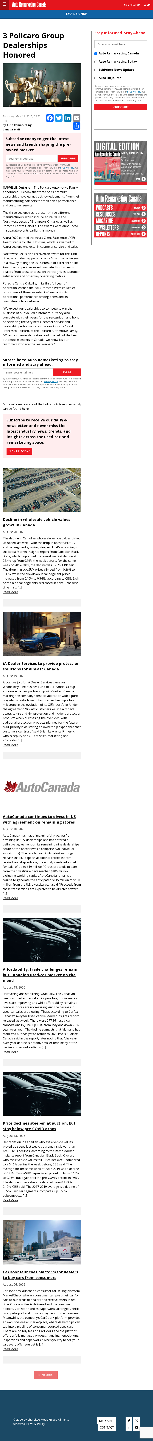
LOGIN (147, 4)
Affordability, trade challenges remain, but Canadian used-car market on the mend (41, 975)
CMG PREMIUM (132, 4)
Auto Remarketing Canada (119, 53)
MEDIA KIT (106, 1421)
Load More (46, 1375)
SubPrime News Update (116, 70)
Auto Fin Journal (110, 78)
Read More (10, 592)
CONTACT (107, 1427)
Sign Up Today (19, 451)
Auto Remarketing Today (118, 61)
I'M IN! (67, 372)
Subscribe (68, 158)
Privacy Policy (67, 167)
